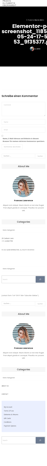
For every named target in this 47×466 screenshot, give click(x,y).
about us (5, 386)
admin (38, 49)
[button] (23, 3)
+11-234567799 (7, 241)
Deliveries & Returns (11, 414)
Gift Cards (7, 418)
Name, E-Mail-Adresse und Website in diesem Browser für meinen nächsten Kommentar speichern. (24, 139)
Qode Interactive (13, 250)
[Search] (40, 279)
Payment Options (10, 426)
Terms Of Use (9, 411)
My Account (8, 407)
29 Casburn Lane (8, 238)
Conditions (7, 422)
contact (5, 394)
